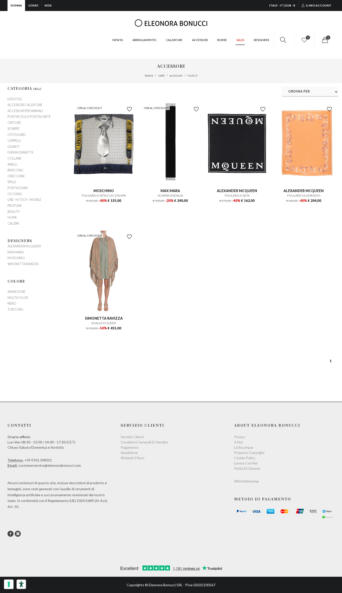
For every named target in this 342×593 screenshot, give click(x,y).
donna (149, 75)
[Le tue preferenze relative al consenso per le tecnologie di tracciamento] (9, 584)
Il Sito (238, 442)
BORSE (222, 40)
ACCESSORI (200, 40)
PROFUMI (15, 206)
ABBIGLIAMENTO (144, 40)
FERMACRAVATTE (21, 152)
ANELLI (12, 164)
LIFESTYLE (15, 99)
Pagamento (130, 447)
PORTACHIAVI (18, 188)
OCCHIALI (15, 194)
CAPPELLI (14, 141)
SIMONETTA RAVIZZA (104, 318)
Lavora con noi (246, 463)
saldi (161, 75)
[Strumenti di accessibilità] (21, 584)
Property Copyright (249, 452)
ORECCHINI (16, 176)
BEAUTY (14, 212)
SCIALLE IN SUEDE (103, 323)
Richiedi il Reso (132, 458)
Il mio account (318, 5)
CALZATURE (174, 40)
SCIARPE (14, 129)
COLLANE (15, 158)
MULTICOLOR (18, 298)
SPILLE (12, 182)
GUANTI (14, 147)
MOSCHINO (103, 191)
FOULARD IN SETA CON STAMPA (104, 195)
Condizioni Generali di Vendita (144, 442)
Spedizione (129, 452)
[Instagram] (18, 534)
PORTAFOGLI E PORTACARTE (29, 117)
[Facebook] (11, 534)
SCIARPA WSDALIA (170, 195)
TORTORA (15, 309)
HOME (12, 217)
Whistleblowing (246, 481)
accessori (176, 75)
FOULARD (18, 135)
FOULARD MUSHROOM (303, 195)
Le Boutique (243, 447)
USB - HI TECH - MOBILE (24, 200)
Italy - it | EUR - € (282, 5)
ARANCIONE (17, 292)
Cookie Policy (244, 458)
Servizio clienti (132, 437)
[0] (324, 40)
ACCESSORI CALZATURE (25, 105)
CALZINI (13, 223)
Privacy (239, 437)
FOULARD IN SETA (237, 195)
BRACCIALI (15, 170)
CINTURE (14, 123)
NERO (12, 303)
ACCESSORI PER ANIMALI (25, 111)
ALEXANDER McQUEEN (237, 191)
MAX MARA (170, 191)
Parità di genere (247, 468)
